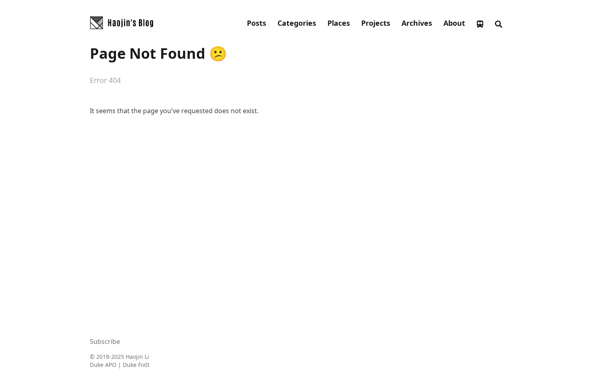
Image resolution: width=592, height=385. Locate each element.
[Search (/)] (498, 23)
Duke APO (103, 364)
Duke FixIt (136, 364)
